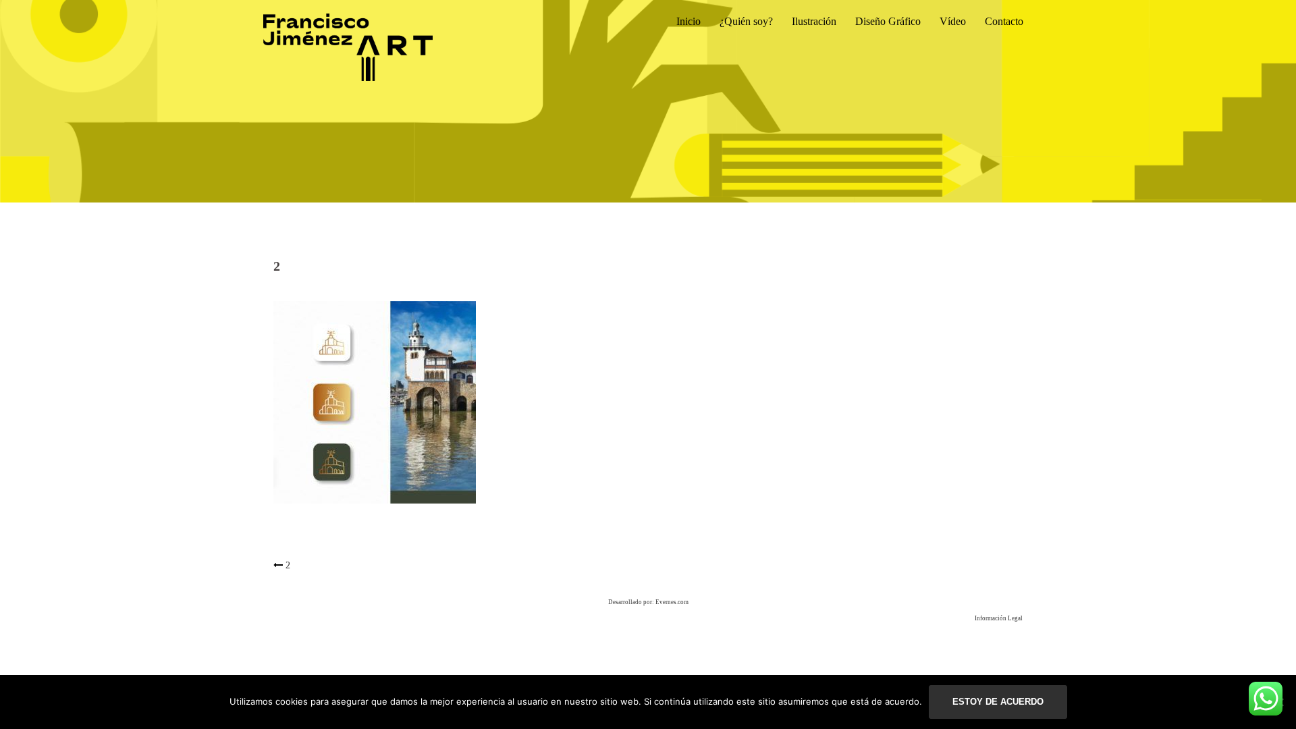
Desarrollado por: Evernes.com (648, 602)
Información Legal (999, 618)
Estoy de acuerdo (998, 702)
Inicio (688, 21)
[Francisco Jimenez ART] (348, 46)
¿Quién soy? (746, 21)
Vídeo (953, 21)
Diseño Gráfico (888, 21)
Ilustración (814, 21)
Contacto (1004, 21)
